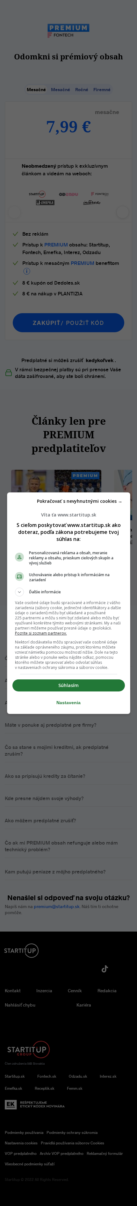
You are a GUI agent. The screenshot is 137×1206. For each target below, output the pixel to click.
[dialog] (68, 603)
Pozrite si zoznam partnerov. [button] (41, 633)
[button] (68, 592)
